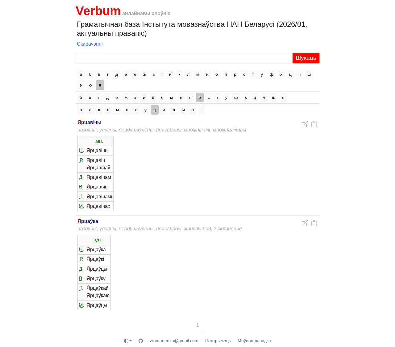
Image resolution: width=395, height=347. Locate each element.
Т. (81, 196)
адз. (98, 239)
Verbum (98, 11)
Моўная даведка (254, 340)
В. (81, 186)
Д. (81, 177)
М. (81, 206)
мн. (99, 140)
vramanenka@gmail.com (174, 340)
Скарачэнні (90, 43)
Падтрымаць (218, 340)
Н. (81, 150)
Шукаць (306, 57)
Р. (81, 160)
